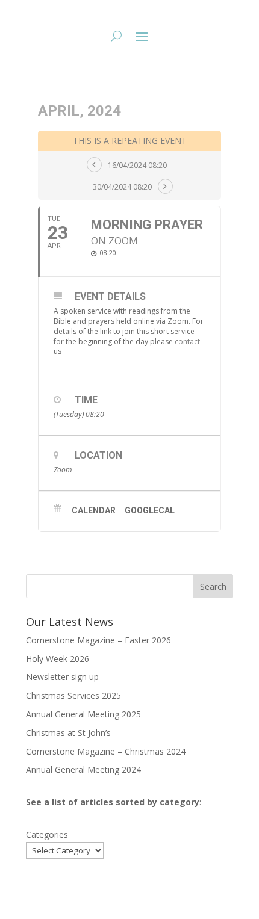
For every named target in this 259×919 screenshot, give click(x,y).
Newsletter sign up (62, 676)
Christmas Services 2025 (73, 695)
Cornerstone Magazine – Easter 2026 (98, 640)
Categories (47, 834)
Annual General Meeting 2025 (83, 714)
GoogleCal (150, 510)
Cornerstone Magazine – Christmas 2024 (106, 751)
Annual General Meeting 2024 (83, 769)
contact (187, 341)
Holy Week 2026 (57, 658)
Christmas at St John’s (68, 732)
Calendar (94, 510)
